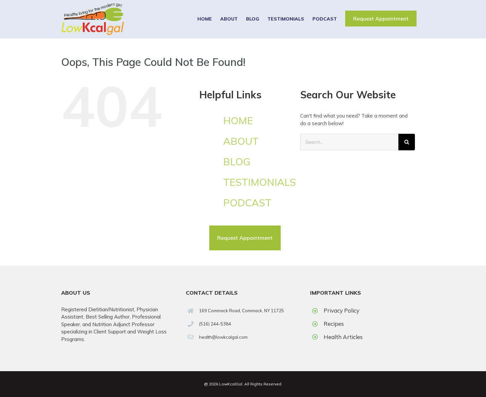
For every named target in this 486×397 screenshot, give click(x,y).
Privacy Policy (341, 310)
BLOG (236, 161)
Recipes (334, 323)
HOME (238, 120)
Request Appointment (381, 18)
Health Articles (343, 336)
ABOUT (241, 141)
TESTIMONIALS (259, 182)
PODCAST (247, 202)
